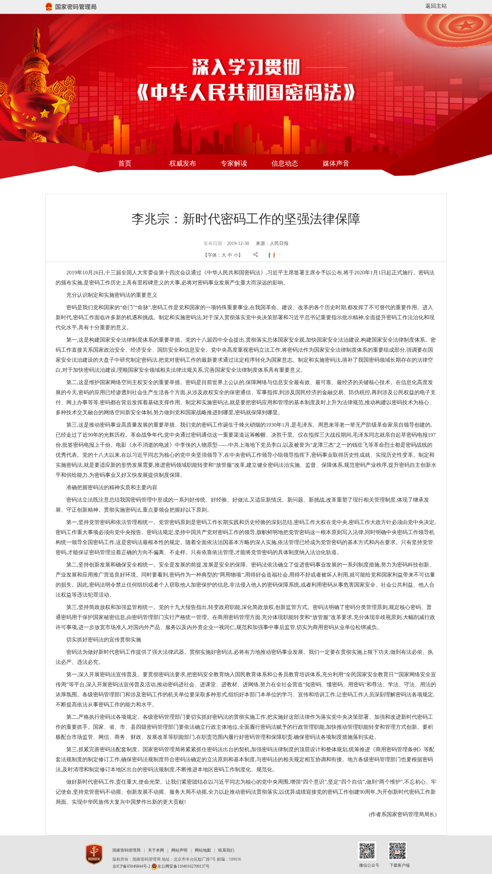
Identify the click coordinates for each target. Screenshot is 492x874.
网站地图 (203, 850)
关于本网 (156, 850)
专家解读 (234, 163)
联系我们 (226, 850)
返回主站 (436, 6)
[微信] (269, 255)
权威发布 (182, 163)
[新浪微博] (274, 255)
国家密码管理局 (126, 850)
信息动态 (284, 163)
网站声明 (179, 850)
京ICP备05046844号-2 (131, 866)
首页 (125, 163)
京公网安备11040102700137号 (183, 866)
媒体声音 (336, 163)
